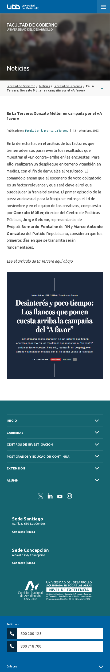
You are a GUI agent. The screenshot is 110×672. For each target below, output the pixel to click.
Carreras (15, 432)
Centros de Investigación (30, 444)
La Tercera (62, 130)
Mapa (31, 531)
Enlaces (12, 666)
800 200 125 (31, 633)
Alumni (13, 480)
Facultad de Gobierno (32, 27)
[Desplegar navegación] (55, 88)
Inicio (12, 420)
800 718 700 (31, 646)
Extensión (16, 468)
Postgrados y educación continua (38, 456)
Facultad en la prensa (39, 130)
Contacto (18, 531)
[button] (103, 6)
